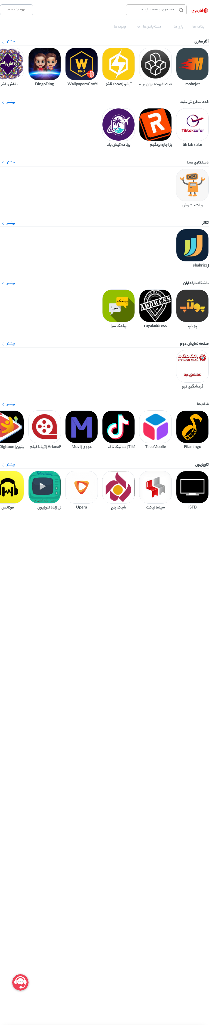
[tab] (198, 27)
